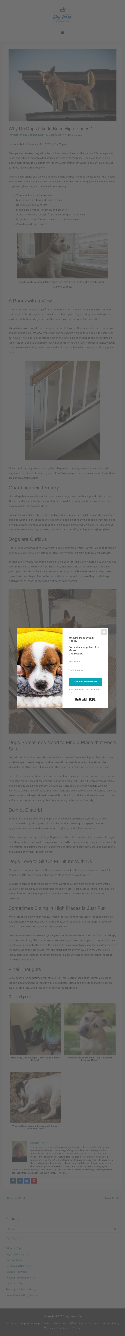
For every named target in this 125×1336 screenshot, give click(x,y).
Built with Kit (85, 699)
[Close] (104, 632)
